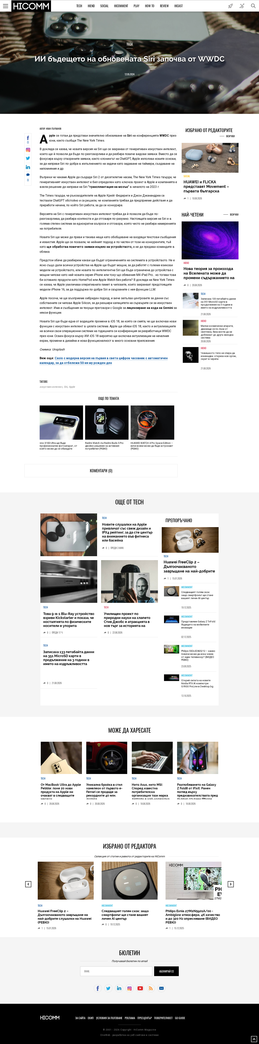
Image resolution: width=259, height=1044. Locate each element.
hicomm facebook (98, 988)
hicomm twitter (108, 988)
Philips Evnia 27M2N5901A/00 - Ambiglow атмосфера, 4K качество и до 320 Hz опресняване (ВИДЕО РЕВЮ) (193, 916)
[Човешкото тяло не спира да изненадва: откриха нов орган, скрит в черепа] (191, 357)
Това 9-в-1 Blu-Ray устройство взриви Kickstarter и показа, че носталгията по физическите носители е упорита (68, 620)
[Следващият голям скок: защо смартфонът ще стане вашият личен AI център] (171, 591)
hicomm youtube (140, 988)
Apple (72, 386)
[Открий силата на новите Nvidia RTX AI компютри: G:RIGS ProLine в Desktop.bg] (171, 677)
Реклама (130, 1018)
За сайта (80, 1018)
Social (104, 6)
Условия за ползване (109, 1018)
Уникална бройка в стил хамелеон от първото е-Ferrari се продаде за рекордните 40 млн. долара (104, 792)
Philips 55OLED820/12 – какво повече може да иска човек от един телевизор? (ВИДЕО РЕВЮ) (198, 655)
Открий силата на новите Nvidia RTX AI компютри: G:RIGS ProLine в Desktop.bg (197, 683)
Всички (230, 136)
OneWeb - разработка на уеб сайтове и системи (129, 1035)
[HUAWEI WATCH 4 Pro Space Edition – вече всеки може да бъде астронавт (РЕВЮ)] (152, 422)
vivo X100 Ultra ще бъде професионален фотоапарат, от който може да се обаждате (58, 446)
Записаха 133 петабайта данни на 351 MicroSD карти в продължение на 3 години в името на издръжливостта (218, 305)
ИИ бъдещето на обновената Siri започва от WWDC (129, 58)
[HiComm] (31, 6)
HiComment (121, 6)
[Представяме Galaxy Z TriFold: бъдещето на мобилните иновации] (171, 620)
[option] (210, 305)
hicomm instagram (130, 988)
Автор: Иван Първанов (50, 128)
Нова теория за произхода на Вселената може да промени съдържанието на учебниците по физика (209, 278)
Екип (91, 1018)
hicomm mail (161, 988)
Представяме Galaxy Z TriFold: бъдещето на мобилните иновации (198, 624)
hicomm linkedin (119, 988)
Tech (79, 6)
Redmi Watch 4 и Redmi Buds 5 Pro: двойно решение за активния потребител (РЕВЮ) (104, 446)
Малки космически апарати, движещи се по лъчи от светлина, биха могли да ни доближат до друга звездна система (217, 334)
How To (149, 6)
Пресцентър (144, 1018)
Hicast (178, 6)
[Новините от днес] (230, 5)
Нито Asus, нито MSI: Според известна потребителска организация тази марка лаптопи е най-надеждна (151, 792)
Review (164, 6)
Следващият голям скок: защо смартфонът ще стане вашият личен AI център (197, 595)
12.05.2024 (129, 74)
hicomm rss (151, 988)
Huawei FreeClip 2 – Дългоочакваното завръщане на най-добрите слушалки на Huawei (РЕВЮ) (190, 569)
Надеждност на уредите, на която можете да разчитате (210, 186)
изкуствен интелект (51, 386)
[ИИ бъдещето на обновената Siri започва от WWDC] (28, 150)
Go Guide (180, 1018)
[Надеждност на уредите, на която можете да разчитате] (210, 159)
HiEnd (91, 6)
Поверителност (163, 1018)
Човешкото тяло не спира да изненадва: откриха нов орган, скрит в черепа (218, 358)
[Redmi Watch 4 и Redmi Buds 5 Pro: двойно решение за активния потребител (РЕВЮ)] (107, 422)
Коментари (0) (101, 470)
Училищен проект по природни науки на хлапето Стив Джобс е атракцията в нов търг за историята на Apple (127, 622)
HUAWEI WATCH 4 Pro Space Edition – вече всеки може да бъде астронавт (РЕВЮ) (152, 446)
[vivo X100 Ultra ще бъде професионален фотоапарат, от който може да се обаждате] (61, 422)
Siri (65, 386)
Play (136, 6)
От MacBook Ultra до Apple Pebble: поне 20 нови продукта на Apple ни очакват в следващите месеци (61, 792)
